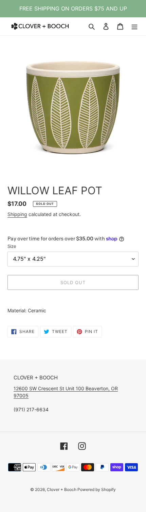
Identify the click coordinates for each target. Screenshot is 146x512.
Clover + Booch (62, 489)
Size (11, 246)
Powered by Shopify (96, 489)
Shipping (17, 214)
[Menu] (134, 26)
